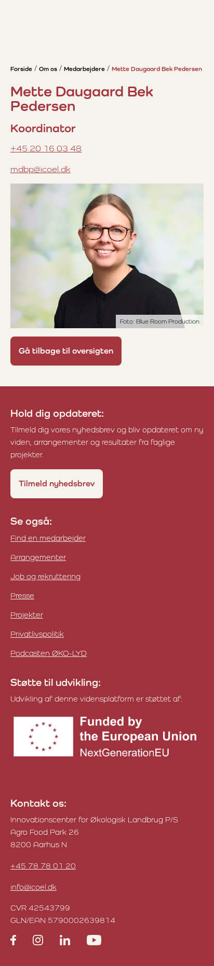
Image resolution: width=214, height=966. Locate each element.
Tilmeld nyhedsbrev (57, 483)
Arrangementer (38, 557)
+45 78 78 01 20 (43, 865)
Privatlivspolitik (37, 633)
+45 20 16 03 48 (46, 148)
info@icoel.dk (33, 887)
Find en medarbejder (48, 538)
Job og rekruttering (45, 576)
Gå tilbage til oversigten (66, 351)
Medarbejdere (84, 69)
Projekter (26, 614)
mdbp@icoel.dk (40, 169)
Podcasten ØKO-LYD (48, 653)
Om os (48, 69)
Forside (21, 69)
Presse (22, 595)
